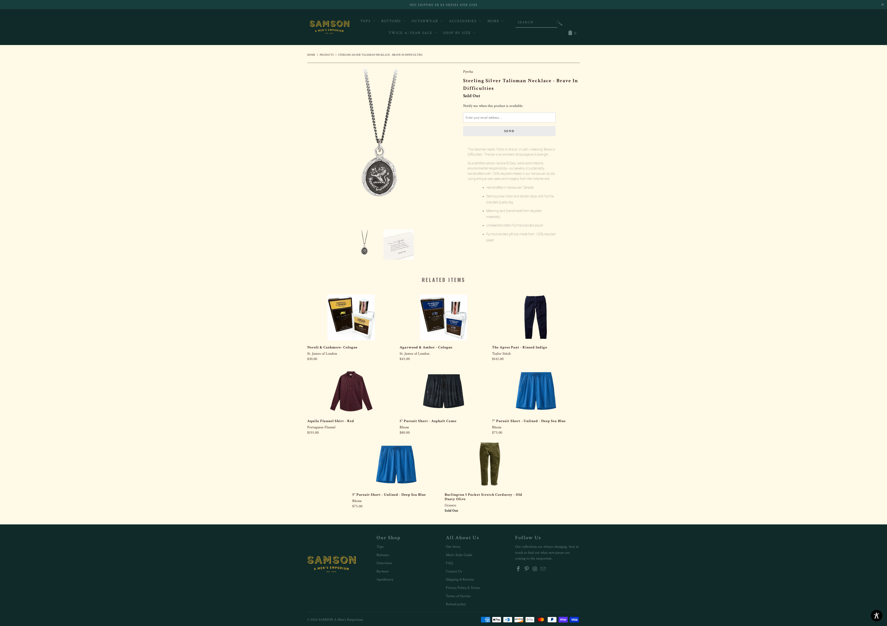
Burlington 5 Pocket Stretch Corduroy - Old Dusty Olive (488, 465)
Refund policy (456, 604)
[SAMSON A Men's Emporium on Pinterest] (526, 569)
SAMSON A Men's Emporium (341, 619)
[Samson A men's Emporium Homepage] (329, 27)
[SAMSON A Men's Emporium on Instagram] (535, 569)
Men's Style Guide (459, 555)
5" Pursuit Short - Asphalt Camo (443, 391)
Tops (366, 21)
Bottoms (391, 21)
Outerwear (426, 21)
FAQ (449, 563)
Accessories (463, 21)
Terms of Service (458, 596)
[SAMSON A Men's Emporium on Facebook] (518, 569)
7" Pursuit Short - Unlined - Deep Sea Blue (536, 391)
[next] (450, 145)
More (494, 21)
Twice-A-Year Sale (411, 32)
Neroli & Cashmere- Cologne (351, 317)
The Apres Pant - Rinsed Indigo (536, 317)
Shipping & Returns (460, 579)
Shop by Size (457, 32)
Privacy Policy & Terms (463, 587)
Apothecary (385, 579)
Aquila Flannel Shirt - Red (351, 391)
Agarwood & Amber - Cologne (443, 317)
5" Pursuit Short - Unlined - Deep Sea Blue (396, 465)
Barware (383, 571)
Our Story (453, 546)
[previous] (315, 145)
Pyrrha (468, 71)
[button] (559, 24)
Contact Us (454, 571)
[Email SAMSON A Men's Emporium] (543, 569)
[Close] (883, 4)
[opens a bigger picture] (383, 145)
